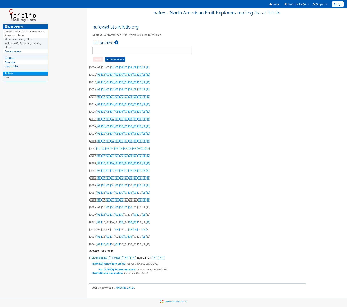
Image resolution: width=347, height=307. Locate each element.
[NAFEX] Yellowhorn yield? (108, 263)
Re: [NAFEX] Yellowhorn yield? (118, 269)
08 (131, 67)
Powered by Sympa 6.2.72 (176, 301)
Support (319, 4)
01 (99, 74)
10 (140, 67)
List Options (16, 26)
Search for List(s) (296, 4)
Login (339, 4)
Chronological (99, 257)
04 (113, 67)
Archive (9, 73)
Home (275, 4)
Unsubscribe (11, 66)
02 (104, 74)
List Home (10, 58)
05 (117, 67)
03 (108, 74)
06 (122, 67)
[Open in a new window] (116, 42)
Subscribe (10, 62)
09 (135, 67)
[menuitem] (274, 4)
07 (126, 67)
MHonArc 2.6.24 (125, 287)
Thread (116, 257)
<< (126, 257)
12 (148, 67)
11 (144, 67)
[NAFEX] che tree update (107, 273)
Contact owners (13, 51)
